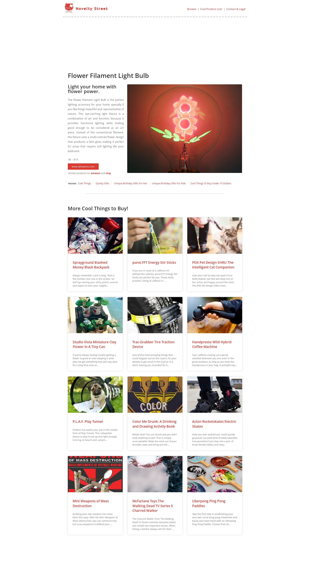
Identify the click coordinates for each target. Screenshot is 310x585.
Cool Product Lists (211, 9)
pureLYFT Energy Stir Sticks (154, 262)
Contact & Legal (235, 9)
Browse (191, 9)
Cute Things (84, 183)
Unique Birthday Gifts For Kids (169, 183)
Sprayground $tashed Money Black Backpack (91, 264)
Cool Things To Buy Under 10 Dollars (211, 183)
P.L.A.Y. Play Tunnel (88, 421)
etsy (108, 173)
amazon (95, 173)
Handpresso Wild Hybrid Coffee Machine (212, 344)
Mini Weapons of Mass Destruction (91, 503)
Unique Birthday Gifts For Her (130, 183)
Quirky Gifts (102, 183)
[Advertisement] (155, 41)
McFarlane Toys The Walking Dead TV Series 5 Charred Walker (152, 506)
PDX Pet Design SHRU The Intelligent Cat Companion (213, 264)
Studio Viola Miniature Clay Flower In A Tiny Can (94, 344)
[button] (83, 166)
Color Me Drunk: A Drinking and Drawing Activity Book (154, 423)
